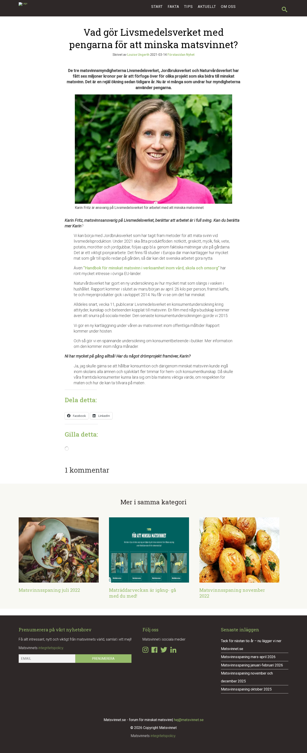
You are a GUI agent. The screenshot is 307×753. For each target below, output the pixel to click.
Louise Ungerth (138, 54)
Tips (188, 6)
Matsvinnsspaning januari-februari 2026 (252, 665)
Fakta (173, 6)
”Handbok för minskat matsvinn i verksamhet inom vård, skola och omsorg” (151, 268)
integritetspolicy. (51, 648)
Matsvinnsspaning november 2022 (232, 593)
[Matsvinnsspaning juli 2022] (59, 580)
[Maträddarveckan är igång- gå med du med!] (149, 580)
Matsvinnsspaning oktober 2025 (246, 689)
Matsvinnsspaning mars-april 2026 (248, 657)
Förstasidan (176, 54)
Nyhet (190, 54)
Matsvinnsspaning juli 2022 (49, 590)
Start (157, 6)
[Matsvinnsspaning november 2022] (239, 580)
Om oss (228, 6)
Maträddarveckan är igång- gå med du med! (142, 593)
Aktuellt (207, 6)
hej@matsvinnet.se (189, 720)
